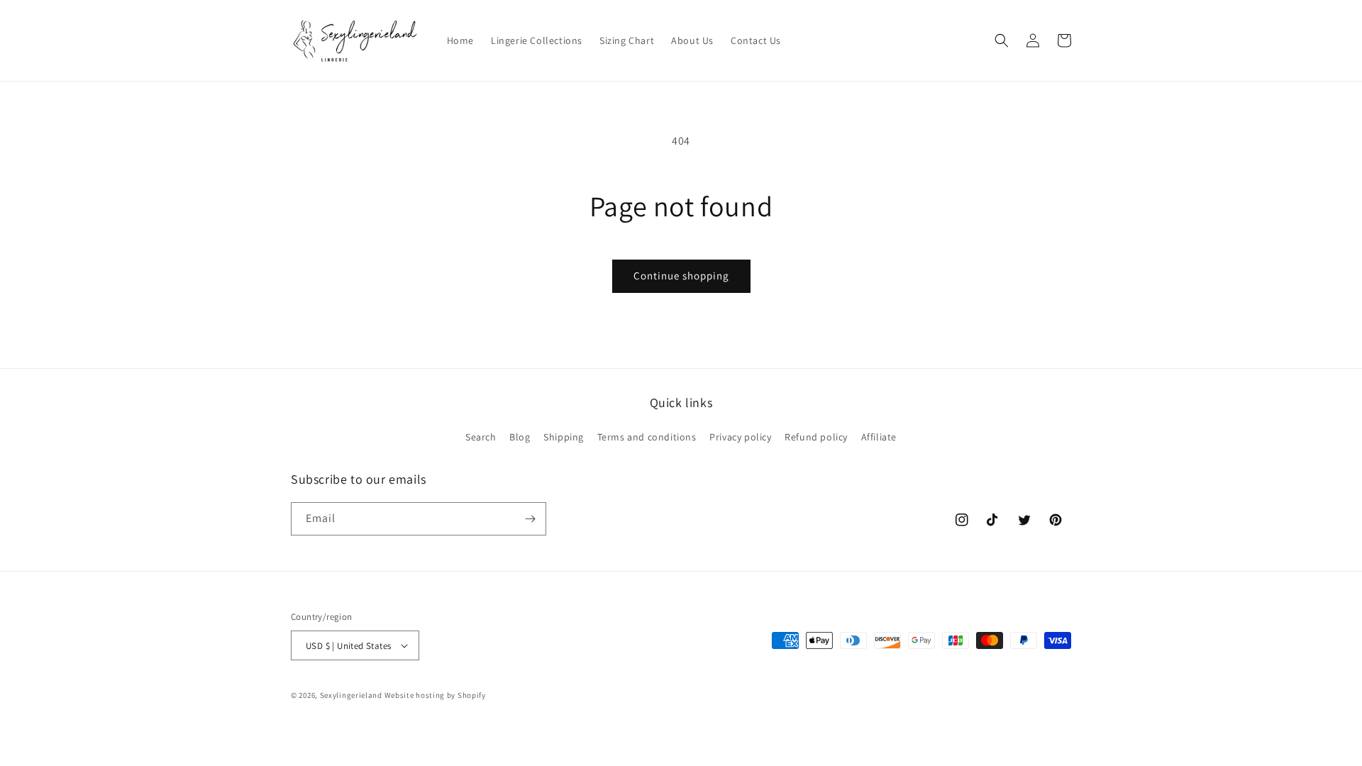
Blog (519, 437)
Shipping (563, 437)
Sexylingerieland (351, 695)
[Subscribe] (530, 518)
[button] (1001, 40)
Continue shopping (681, 275)
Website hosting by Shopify (435, 695)
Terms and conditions (647, 437)
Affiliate (879, 437)
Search (481, 437)
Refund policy (816, 437)
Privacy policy (740, 437)
